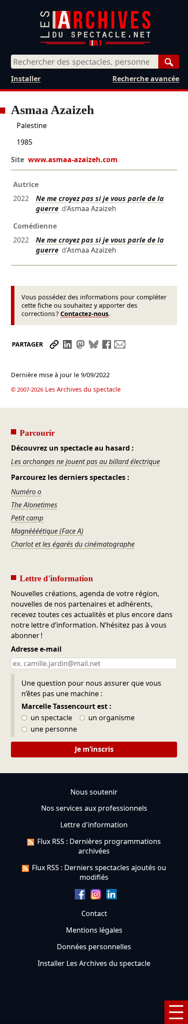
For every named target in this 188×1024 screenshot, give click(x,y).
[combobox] (84, 62)
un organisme (111, 718)
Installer (26, 78)
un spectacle (50, 718)
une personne (53, 729)
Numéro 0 (26, 491)
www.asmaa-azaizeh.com (73, 159)
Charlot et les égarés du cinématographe (73, 544)
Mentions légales (94, 930)
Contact (94, 913)
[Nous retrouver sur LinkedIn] (111, 897)
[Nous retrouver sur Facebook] (80, 897)
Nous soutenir (94, 792)
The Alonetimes (34, 505)
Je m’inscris (94, 749)
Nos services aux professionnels (94, 808)
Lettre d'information (94, 825)
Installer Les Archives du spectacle (94, 963)
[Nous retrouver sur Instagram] (96, 897)
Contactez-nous (84, 313)
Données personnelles (94, 946)
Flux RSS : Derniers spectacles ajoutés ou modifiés (99, 872)
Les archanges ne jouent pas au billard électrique (85, 461)
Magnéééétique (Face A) (47, 531)
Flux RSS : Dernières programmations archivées (99, 846)
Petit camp (27, 518)
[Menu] (176, 1012)
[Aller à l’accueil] (95, 44)
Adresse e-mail (36, 649)
